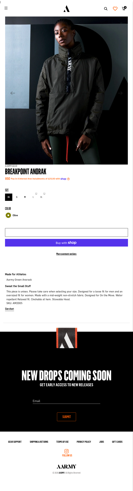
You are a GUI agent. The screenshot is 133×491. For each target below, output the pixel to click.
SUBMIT (66, 416)
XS (9, 197)
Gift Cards (117, 441)
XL (41, 197)
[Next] (120, 93)
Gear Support (15, 441)
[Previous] (12, 93)
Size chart (9, 309)
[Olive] (8, 215)
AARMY (61, 472)
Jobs (101, 441)
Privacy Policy (84, 441)
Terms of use (62, 441)
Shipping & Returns (39, 441)
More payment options (66, 254)
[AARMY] (67, 8)
